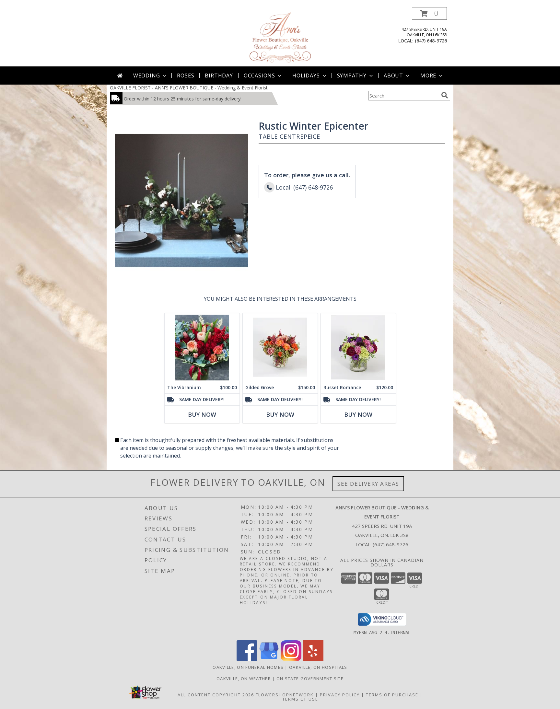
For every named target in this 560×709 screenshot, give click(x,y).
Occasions (259, 75)
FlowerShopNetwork (285, 695)
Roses (185, 75)
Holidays (306, 75)
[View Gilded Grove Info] (280, 347)
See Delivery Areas (368, 483)
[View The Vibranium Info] (202, 347)
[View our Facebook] (247, 659)
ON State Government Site (310, 678)
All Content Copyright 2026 (216, 695)
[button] (429, 13)
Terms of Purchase (392, 695)
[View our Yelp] (313, 659)
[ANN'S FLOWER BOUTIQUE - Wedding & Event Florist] (280, 37)
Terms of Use (300, 699)
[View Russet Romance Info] (358, 347)
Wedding (146, 75)
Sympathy (352, 75)
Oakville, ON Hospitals (318, 667)
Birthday (219, 75)
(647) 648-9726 (431, 41)
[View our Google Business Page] (269, 659)
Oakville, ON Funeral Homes (248, 667)
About (393, 75)
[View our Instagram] (291, 659)
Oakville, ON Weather (243, 678)
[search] (444, 95)
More (428, 75)
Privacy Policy (340, 695)
